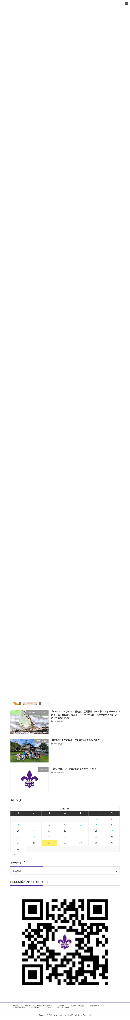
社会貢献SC (95, 1005)
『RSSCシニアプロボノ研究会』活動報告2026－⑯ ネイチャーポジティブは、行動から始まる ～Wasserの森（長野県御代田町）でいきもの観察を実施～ (85, 714)
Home (16, 1005)
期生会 (61, 1005)
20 (65, 837)
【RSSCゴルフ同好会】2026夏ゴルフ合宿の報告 (75, 740)
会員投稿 (35, 1007)
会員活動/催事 (19, 1007)
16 (112, 831)
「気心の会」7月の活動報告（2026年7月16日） (75, 768)
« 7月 (13, 854)
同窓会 (28, 1005)
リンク (48, 1007)
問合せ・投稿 (63, 1007)
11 (34, 831)
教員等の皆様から (44, 1005)
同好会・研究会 (77, 1005)
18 (34, 837)
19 (49, 837)
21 (80, 837)
